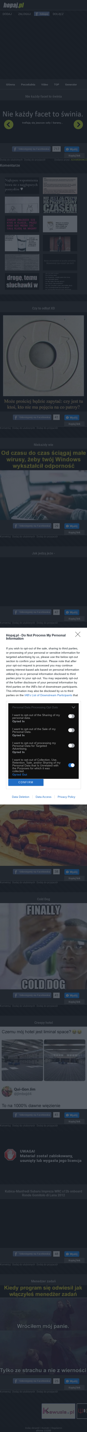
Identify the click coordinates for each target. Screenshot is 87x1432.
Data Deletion (20, 796)
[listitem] (43, 707)
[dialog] (43, 716)
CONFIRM (25, 782)
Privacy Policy (66, 796)
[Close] (79, 635)
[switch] (71, 716)
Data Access (43, 796)
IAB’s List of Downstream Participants (48, 695)
